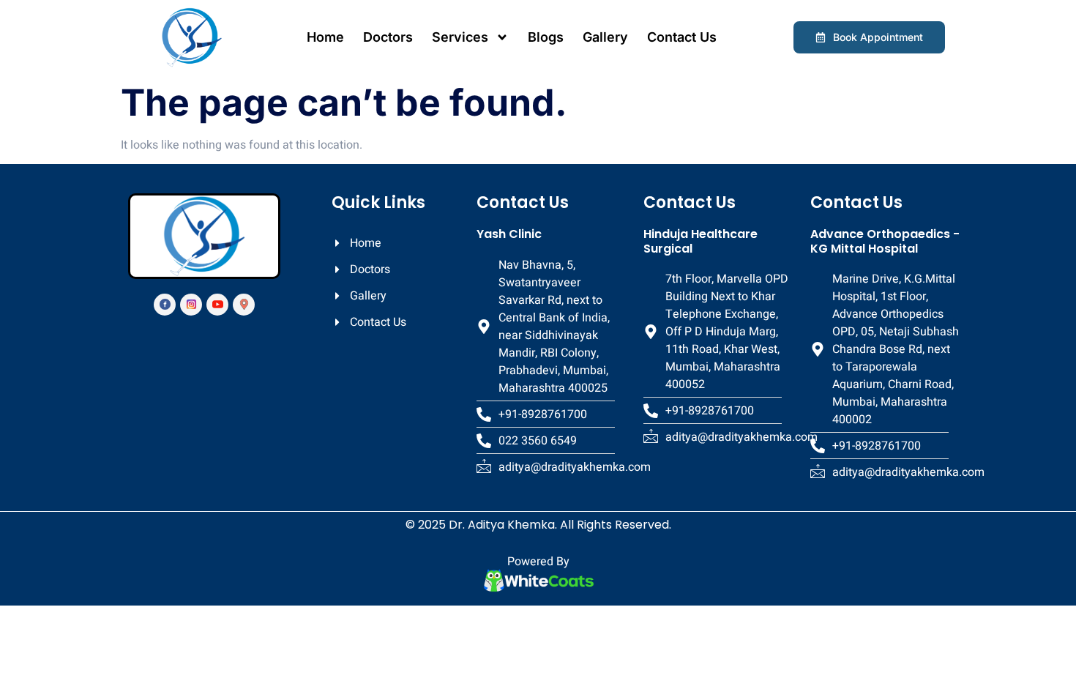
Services (460, 37)
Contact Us (682, 37)
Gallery (605, 37)
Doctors (388, 37)
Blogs (546, 37)
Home (325, 37)
